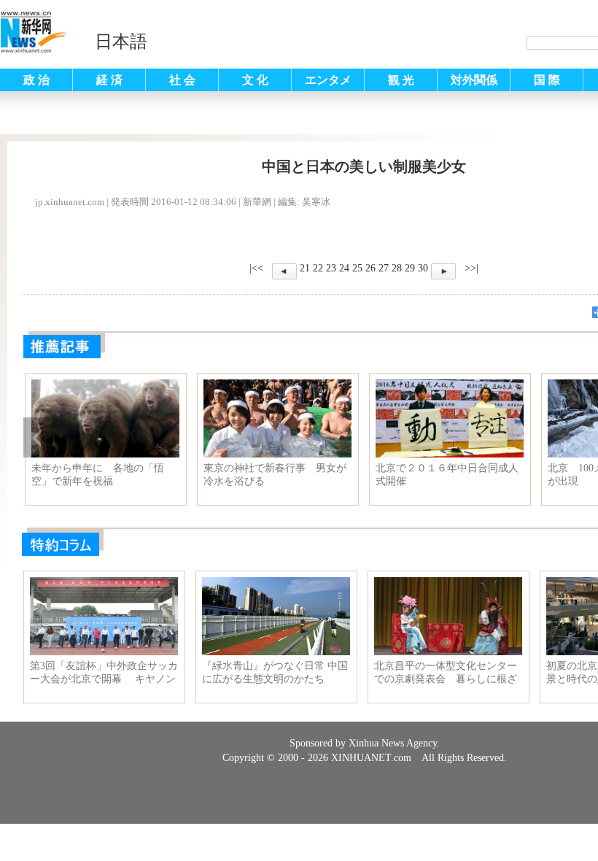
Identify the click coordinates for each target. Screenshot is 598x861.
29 (410, 268)
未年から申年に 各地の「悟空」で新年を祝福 (97, 475)
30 (423, 268)
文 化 (255, 80)
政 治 (36, 80)
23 (331, 268)
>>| (470, 268)
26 (370, 268)
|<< (256, 268)
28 (397, 268)
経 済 (109, 80)
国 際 (547, 80)
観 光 (401, 80)
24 (344, 268)
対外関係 (474, 80)
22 (318, 268)
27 (383, 268)
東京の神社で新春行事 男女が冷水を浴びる (274, 475)
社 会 (182, 80)
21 (305, 268)
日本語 (121, 41)
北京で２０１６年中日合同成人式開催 (447, 475)
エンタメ (328, 80)
